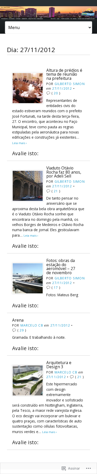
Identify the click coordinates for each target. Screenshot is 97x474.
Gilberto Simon (70, 84)
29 (22, 330)
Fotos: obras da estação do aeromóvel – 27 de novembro (60, 266)
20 (56, 93)
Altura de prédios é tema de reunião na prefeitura (64, 74)
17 (56, 287)
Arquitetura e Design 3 (58, 365)
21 (56, 191)
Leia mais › (19, 143)
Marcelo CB (31, 325)
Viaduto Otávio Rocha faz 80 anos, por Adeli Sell (63, 172)
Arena (18, 320)
